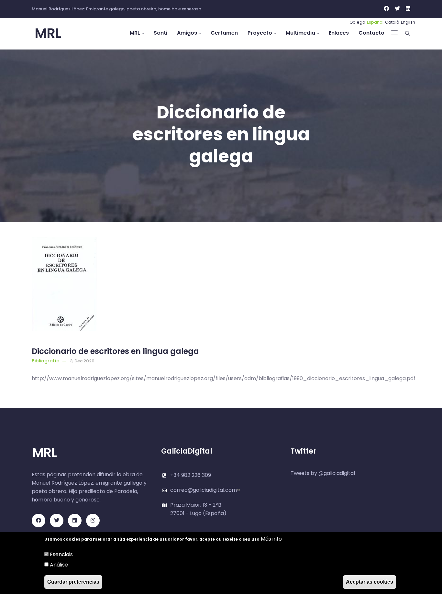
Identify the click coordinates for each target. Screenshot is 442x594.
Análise (59, 564)
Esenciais (61, 554)
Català (392, 22)
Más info (271, 539)
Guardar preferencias (73, 582)
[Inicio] (61, 33)
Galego (357, 22)
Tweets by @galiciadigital (323, 473)
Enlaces (339, 33)
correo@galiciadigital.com (203, 490)
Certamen (224, 33)
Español (375, 22)
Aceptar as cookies (369, 582)
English (408, 22)
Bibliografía (46, 361)
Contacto (371, 33)
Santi (160, 33)
